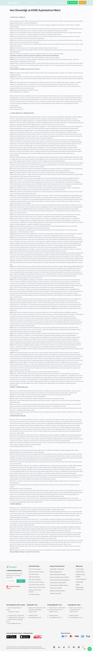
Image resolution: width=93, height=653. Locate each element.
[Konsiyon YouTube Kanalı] (73, 647)
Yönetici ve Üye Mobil (56, 588)
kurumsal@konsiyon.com (14, 623)
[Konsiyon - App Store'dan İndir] (26, 636)
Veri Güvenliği (79, 569)
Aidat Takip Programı (34, 577)
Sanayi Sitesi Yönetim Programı (37, 587)
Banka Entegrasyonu (56, 572)
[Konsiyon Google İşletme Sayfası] (78, 647)
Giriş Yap (83, 2)
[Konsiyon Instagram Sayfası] (68, 647)
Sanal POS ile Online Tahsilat (58, 574)
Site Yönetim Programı (35, 569)
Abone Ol (21, 581)
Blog (58, 2)
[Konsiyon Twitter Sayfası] (64, 647)
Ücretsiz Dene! (73, 2)
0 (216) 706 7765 (12, 615)
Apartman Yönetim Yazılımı (57, 591)
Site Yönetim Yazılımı (34, 594)
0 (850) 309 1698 (12, 619)
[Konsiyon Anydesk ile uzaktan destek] (85, 649)
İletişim (64, 2)
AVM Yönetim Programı (35, 579)
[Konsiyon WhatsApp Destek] (90, 649)
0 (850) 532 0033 (12, 617)
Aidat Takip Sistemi (34, 574)
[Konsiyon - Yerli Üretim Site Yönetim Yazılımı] (40, 636)
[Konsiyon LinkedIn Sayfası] (59, 647)
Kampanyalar (79, 582)
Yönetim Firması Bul (55, 593)
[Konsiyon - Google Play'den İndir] (12, 636)
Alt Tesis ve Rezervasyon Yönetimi (59, 577)
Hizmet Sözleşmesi (81, 579)
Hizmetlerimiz (50, 2)
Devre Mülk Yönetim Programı (37, 584)
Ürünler (42, 2)
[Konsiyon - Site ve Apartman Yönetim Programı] (13, 2)
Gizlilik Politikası (80, 572)
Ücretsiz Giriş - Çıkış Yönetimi (58, 582)
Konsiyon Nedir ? (34, 2)
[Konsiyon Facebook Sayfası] (54, 647)
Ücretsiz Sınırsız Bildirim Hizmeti (59, 585)
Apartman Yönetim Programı (36, 571)
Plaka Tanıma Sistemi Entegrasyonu (60, 580)
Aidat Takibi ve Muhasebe (57, 569)
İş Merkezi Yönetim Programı (36, 582)
